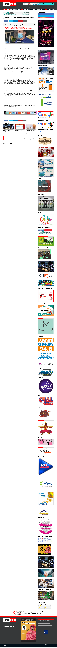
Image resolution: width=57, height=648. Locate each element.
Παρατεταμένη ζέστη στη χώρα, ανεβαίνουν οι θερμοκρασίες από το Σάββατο (16, 27)
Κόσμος (45, 620)
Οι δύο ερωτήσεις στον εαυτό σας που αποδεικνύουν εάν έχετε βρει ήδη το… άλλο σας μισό (18, 28)
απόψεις (46, 621)
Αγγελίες (30, 7)
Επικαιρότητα (23, 7)
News (14, 9)
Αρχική (19, 7)
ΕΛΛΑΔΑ (43, 620)
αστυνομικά (49, 621)
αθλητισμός (42, 621)
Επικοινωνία (38, 7)
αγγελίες (39, 621)
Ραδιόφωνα (33, 7)
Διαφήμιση (13, 0)
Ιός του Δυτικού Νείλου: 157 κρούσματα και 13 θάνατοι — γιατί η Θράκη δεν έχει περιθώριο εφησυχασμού (30, 9)
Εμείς (45, 644)
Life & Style (40, 620)
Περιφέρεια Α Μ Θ (49, 620)
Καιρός (27, 7)
